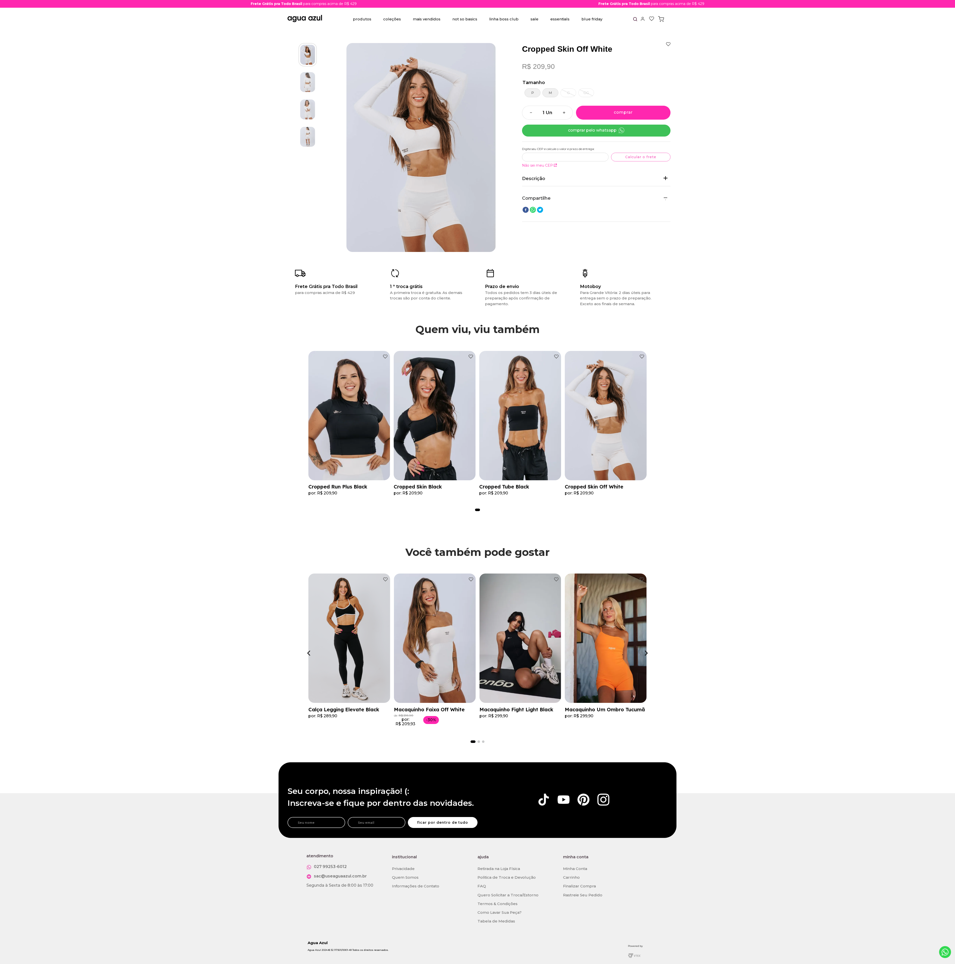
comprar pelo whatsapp (592, 130)
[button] (532, 92)
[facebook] (526, 210)
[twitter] (540, 210)
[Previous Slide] (309, 653)
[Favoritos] (651, 19)
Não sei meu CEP (537, 165)
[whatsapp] (533, 210)
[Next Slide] (645, 653)
